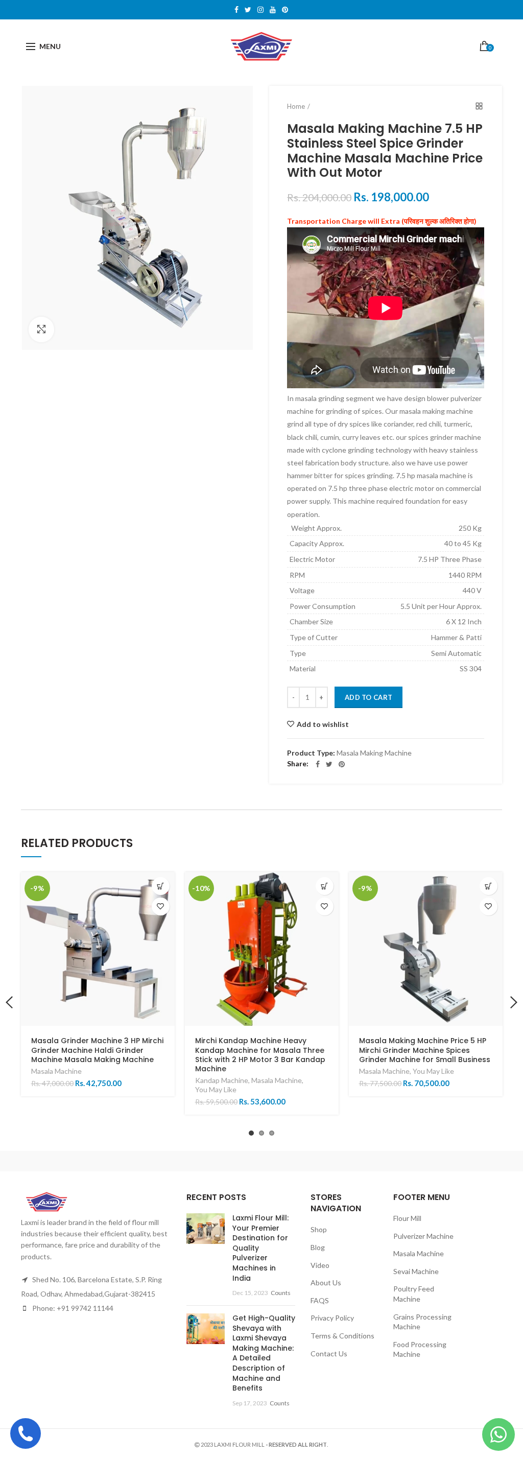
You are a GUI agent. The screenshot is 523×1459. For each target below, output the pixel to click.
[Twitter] (329, 764)
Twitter (248, 9)
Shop (319, 1229)
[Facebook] (318, 764)
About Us (326, 1282)
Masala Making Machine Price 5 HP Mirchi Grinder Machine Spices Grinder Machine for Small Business (424, 1050)
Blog (318, 1247)
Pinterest (285, 9)
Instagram (260, 9)
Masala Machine (56, 1071)
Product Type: (311, 753)
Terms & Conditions (342, 1335)
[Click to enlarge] (41, 329)
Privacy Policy (332, 1317)
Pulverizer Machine (423, 1236)
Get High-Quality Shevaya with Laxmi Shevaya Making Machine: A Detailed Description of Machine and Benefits (263, 1353)
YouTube (273, 9)
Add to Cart (368, 697)
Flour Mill (407, 1218)
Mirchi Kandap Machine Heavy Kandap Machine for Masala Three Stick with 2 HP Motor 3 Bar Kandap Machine (260, 1054)
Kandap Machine (221, 1080)
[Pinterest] (342, 764)
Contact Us (329, 1353)
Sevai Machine (416, 1271)
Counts (281, 1293)
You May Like (215, 1089)
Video (320, 1265)
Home (296, 106)
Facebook (236, 9)
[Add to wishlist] (161, 906)
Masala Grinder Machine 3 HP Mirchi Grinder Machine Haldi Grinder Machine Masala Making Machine (97, 1050)
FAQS (320, 1300)
